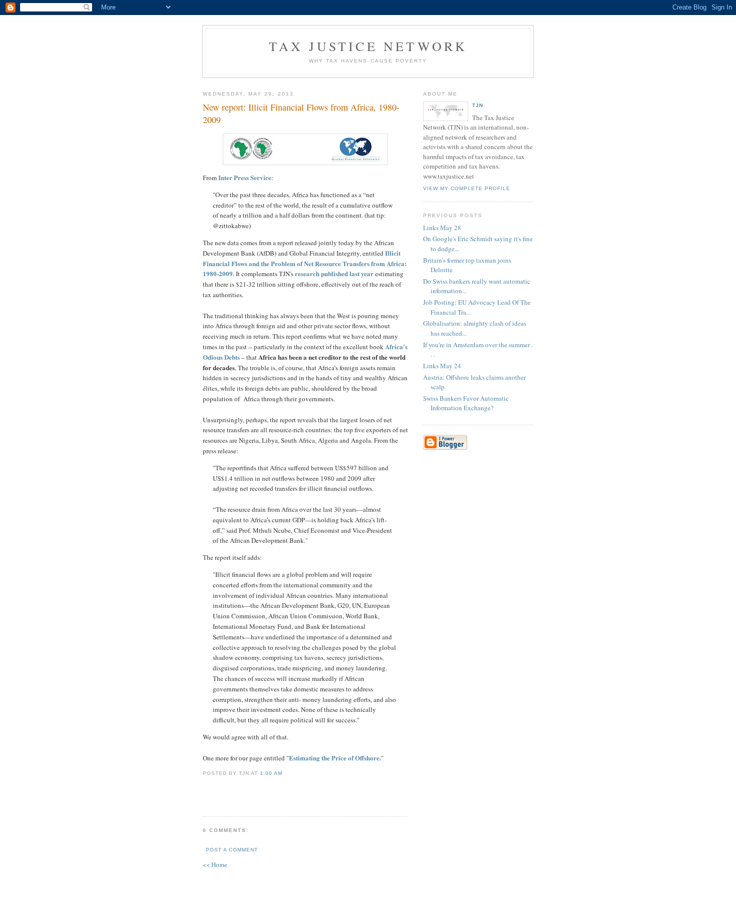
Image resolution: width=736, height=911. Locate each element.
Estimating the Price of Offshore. (335, 757)
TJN (477, 105)
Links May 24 (442, 365)
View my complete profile (466, 188)
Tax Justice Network (368, 46)
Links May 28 (442, 227)
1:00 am (271, 773)
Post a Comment (232, 849)
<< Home (215, 864)
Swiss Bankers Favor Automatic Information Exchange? (466, 403)
